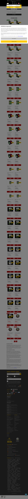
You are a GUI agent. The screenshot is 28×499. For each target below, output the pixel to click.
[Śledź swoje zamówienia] (12, 3)
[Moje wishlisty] (14, 3)
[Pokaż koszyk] (16, 3)
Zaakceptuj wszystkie (14, 41)
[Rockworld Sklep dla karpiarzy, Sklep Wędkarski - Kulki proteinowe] (8, 3)
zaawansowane (18, 5)
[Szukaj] (20, 5)
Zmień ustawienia (14, 38)
